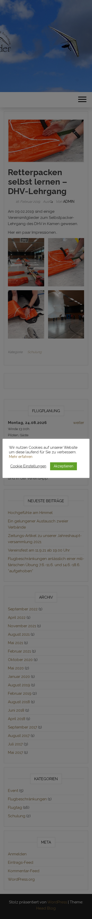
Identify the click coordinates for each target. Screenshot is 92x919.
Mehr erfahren (20, 456)
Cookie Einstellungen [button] (28, 466)
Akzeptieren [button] (63, 466)
